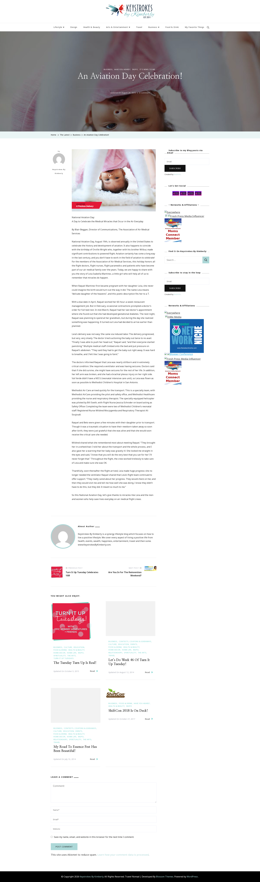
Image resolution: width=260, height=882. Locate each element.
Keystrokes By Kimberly (59, 171)
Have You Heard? (122, 69)
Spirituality (59, 656)
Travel (139, 27)
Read (92, 671)
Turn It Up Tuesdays (63, 658)
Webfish (177, 174)
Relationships (115, 653)
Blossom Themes (164, 876)
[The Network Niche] (187, 321)
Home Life (71, 653)
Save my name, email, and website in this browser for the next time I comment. (94, 836)
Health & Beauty (91, 27)
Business (152, 27)
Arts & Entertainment (117, 27)
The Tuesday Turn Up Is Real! (74, 663)
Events (134, 644)
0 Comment (144, 93)
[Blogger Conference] (180, 354)
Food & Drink (172, 27)
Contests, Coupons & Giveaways (135, 641)
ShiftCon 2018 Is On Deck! (128, 710)
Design (73, 27)
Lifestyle (57, 27)
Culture (68, 647)
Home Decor (59, 653)
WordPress (192, 876)
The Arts (71, 656)
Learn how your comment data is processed (123, 854)
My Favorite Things (194, 27)
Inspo (135, 69)
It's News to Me (147, 69)
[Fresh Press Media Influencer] (186, 216)
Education (79, 647)
